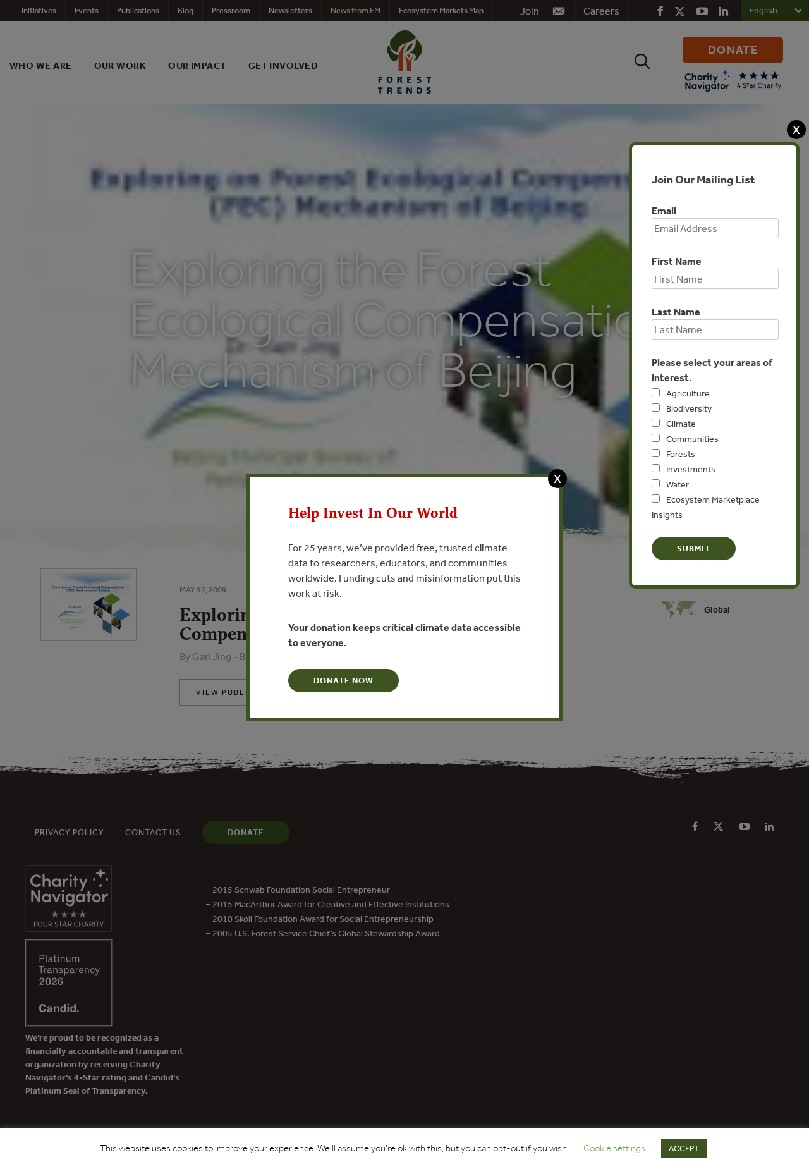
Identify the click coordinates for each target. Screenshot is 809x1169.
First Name (677, 261)
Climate (681, 423)
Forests (680, 454)
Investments (690, 469)
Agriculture (688, 393)
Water (677, 484)
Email (664, 210)
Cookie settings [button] (614, 1148)
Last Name (676, 311)
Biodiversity (689, 408)
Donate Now (343, 680)
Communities (692, 438)
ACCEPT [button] (684, 1148)
